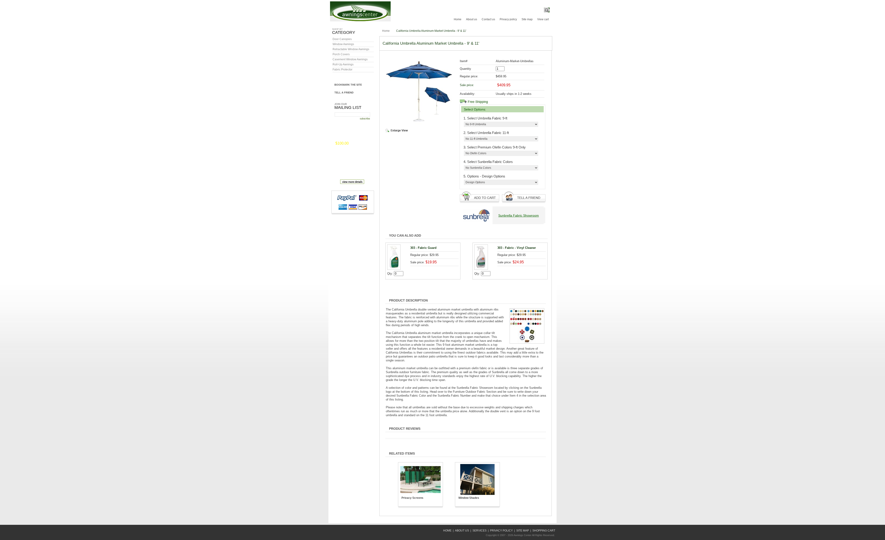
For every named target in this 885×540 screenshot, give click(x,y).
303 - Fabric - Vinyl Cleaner (516, 248)
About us (471, 19)
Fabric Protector (342, 69)
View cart (543, 19)
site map (522, 530)
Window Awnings (343, 44)
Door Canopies (342, 39)
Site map (527, 19)
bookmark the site (348, 84)
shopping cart (543, 530)
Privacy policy (508, 19)
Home (457, 19)
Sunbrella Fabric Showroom (518, 215)
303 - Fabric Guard (423, 248)
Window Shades (468, 497)
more (356, 143)
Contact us (488, 19)
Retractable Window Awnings (351, 49)
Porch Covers (341, 54)
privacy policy (501, 530)
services (479, 530)
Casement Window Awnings (350, 59)
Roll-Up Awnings (343, 64)
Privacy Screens (412, 497)
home (447, 530)
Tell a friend (344, 92)
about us (462, 530)
